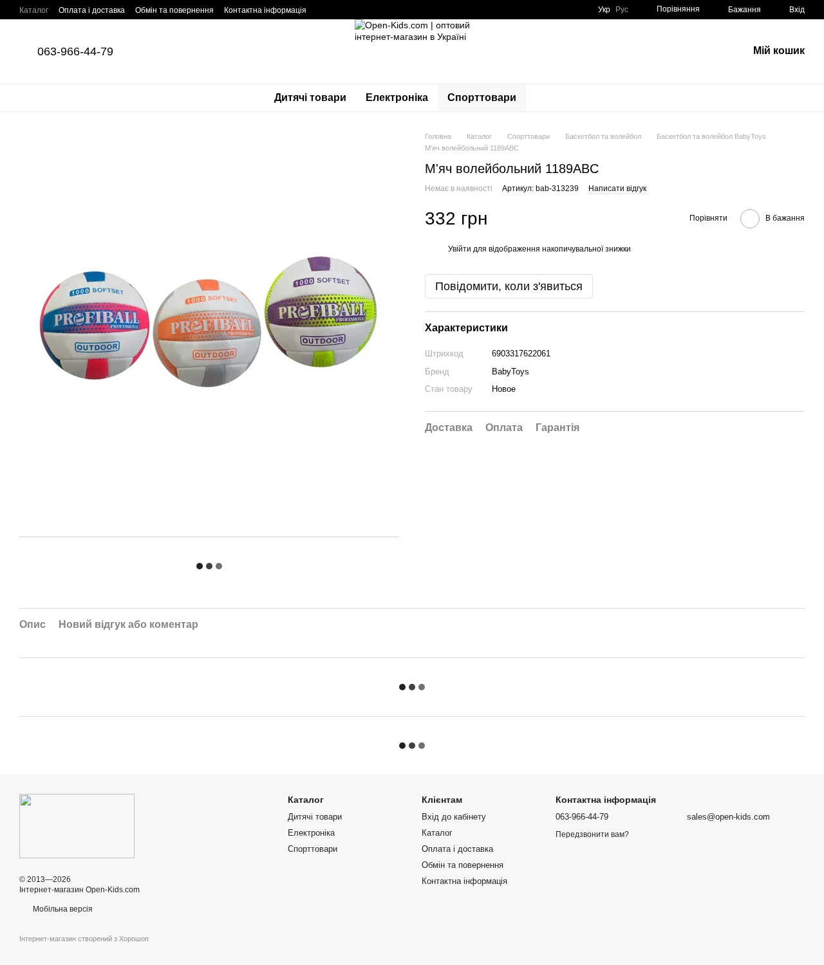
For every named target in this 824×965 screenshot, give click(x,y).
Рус (621, 10)
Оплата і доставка (92, 10)
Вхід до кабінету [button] (454, 817)
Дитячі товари (310, 97)
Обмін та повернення (174, 10)
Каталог (33, 10)
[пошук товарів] (549, 97)
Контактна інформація (265, 10)
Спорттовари (481, 97)
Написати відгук (617, 189)
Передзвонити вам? (592, 834)
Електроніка (397, 97)
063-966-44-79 (75, 51)
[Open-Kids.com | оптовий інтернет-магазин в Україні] (77, 825)
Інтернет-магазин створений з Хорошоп (84, 938)
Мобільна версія (62, 909)
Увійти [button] (459, 248)
